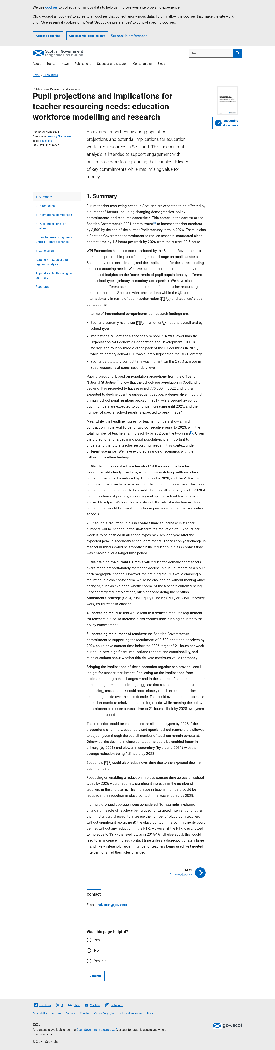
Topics (51, 63)
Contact (70, 1013)
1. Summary (44, 197)
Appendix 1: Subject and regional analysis (52, 262)
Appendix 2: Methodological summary (54, 275)
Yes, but (100, 961)
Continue (96, 976)
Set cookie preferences (129, 36)
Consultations (142, 63)
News (65, 63)
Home (36, 75)
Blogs (161, 63)
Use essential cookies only (87, 36)
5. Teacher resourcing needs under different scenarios (54, 240)
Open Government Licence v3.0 (96, 1029)
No (96, 950)
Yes (97, 940)
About (37, 63)
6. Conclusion (45, 251)
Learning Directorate (59, 136)
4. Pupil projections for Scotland (50, 226)
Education (46, 140)
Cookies (84, 1013)
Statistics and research (112, 63)
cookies (51, 7)
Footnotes (42, 286)
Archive (56, 1013)
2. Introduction (45, 206)
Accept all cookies (48, 36)
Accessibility (40, 1013)
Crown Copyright (104, 1013)
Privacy (151, 1013)
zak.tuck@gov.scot (112, 905)
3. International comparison (54, 215)
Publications (83, 63)
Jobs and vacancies (130, 1013)
